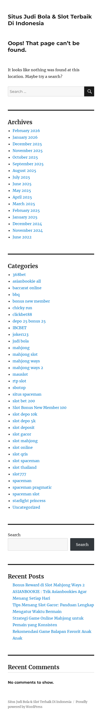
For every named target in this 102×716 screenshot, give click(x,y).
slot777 (19, 474)
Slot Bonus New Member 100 (39, 407)
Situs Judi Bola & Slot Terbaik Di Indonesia (39, 702)
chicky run (22, 307)
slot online (23, 447)
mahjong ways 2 (28, 367)
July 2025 (21, 177)
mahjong (21, 347)
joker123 (20, 334)
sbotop (19, 387)
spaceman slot (26, 494)
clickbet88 (22, 314)
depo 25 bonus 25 (29, 321)
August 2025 (24, 170)
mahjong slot (25, 354)
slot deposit (24, 427)
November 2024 (28, 230)
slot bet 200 (24, 400)
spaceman (22, 480)
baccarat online (27, 287)
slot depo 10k (25, 414)
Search (14, 534)
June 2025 (22, 183)
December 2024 (27, 223)
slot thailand (25, 467)
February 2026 (26, 130)
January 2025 (25, 217)
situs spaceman (27, 394)
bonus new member (31, 301)
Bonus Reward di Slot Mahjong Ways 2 (49, 585)
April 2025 (22, 197)
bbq (16, 294)
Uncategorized (26, 507)
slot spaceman (26, 460)
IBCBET (20, 327)
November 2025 (28, 150)
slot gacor (22, 434)
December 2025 (27, 144)
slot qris (20, 454)
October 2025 (25, 157)
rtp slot (19, 381)
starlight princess (29, 500)
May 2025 (22, 190)
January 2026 (25, 137)
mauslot (20, 374)
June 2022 (22, 237)
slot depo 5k (24, 420)
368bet (19, 274)
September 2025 (28, 163)
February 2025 (26, 210)
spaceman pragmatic (32, 487)
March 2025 (24, 203)
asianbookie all (27, 281)
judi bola (21, 341)
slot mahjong (25, 440)
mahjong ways (26, 361)
